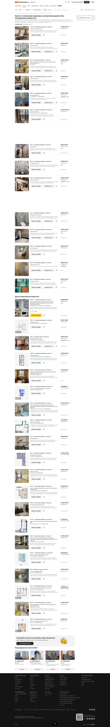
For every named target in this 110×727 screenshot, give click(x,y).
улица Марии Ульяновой (35, 455)
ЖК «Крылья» (33, 389)
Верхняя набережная (34, 338)
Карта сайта (73, 709)
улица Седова (33, 111)
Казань (16, 684)
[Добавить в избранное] (44, 35)
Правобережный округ (49, 684)
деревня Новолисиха (48, 301)
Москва (16, 677)
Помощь (68, 709)
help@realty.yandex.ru (40, 717)
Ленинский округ (48, 681)
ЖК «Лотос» (32, 622)
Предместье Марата (49, 686)
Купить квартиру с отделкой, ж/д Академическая (70, 697)
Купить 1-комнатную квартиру (66, 701)
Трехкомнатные (33, 701)
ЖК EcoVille (32, 64)
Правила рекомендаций (60, 709)
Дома (16, 695)
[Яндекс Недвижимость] (22, 2)
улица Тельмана (33, 281)
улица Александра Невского (36, 28)
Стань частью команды (34, 709)
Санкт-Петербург (18, 679)
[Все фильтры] (16, 10)
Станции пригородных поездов (87, 681)
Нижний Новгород (19, 686)
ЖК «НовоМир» (33, 423)
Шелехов (32, 681)
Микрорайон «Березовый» (35, 374)
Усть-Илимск (32, 684)
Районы (83, 683)
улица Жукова (33, 146)
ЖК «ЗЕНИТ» (32, 456)
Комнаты (17, 699)
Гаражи (16, 701)
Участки (16, 697)
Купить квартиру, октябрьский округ (67, 699)
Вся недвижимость (19, 709)
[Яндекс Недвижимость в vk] (90, 709)
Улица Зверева (63, 684)
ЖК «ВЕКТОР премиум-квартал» (37, 356)
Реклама (26, 709)
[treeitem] (18, 5)
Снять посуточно (48, 693)
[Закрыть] (94, 9)
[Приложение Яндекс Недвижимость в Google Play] (89, 718)
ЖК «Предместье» (34, 96)
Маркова (31, 677)
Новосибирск (17, 681)
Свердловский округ (49, 677)
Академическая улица (34, 214)
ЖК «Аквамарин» (33, 556)
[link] (93, 2)
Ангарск (31, 686)
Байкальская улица (63, 677)
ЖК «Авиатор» (33, 589)
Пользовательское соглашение (46, 709)
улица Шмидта (33, 231)
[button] (69, 2)
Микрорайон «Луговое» (35, 607)
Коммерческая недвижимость (21, 693)
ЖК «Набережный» (34, 340)
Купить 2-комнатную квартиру (66, 703)
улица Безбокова (33, 179)
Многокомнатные (33, 693)
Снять (46, 695)
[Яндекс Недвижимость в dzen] (92, 709)
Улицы (82, 684)
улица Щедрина (33, 248)
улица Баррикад (33, 95)
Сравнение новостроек (86, 679)
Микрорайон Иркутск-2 (50, 679)
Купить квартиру (63, 693)
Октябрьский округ (49, 683)
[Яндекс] (93, 724)
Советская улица (63, 679)
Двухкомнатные (33, 697)
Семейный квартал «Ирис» (35, 523)
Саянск (31, 679)
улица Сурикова (33, 322)
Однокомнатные (33, 695)
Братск (31, 683)
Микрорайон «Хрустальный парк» (37, 305)
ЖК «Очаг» (32, 572)
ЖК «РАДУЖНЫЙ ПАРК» (35, 490)
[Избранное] (66, 2)
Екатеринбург (18, 683)
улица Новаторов (33, 264)
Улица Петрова (63, 681)
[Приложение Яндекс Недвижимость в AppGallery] (92, 718)
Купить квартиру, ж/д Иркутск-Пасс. (67, 695)
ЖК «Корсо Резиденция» (35, 323)
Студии (31, 699)
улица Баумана (33, 45)
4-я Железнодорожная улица (36, 504)
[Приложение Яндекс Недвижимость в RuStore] (94, 718)
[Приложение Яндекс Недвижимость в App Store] (87, 718)
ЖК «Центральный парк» (35, 113)
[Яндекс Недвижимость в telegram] (94, 709)
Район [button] (82, 9)
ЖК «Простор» (33, 472)
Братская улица (33, 471)
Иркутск (32, 388)
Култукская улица (63, 683)
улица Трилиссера (34, 355)
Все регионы (84, 677)
